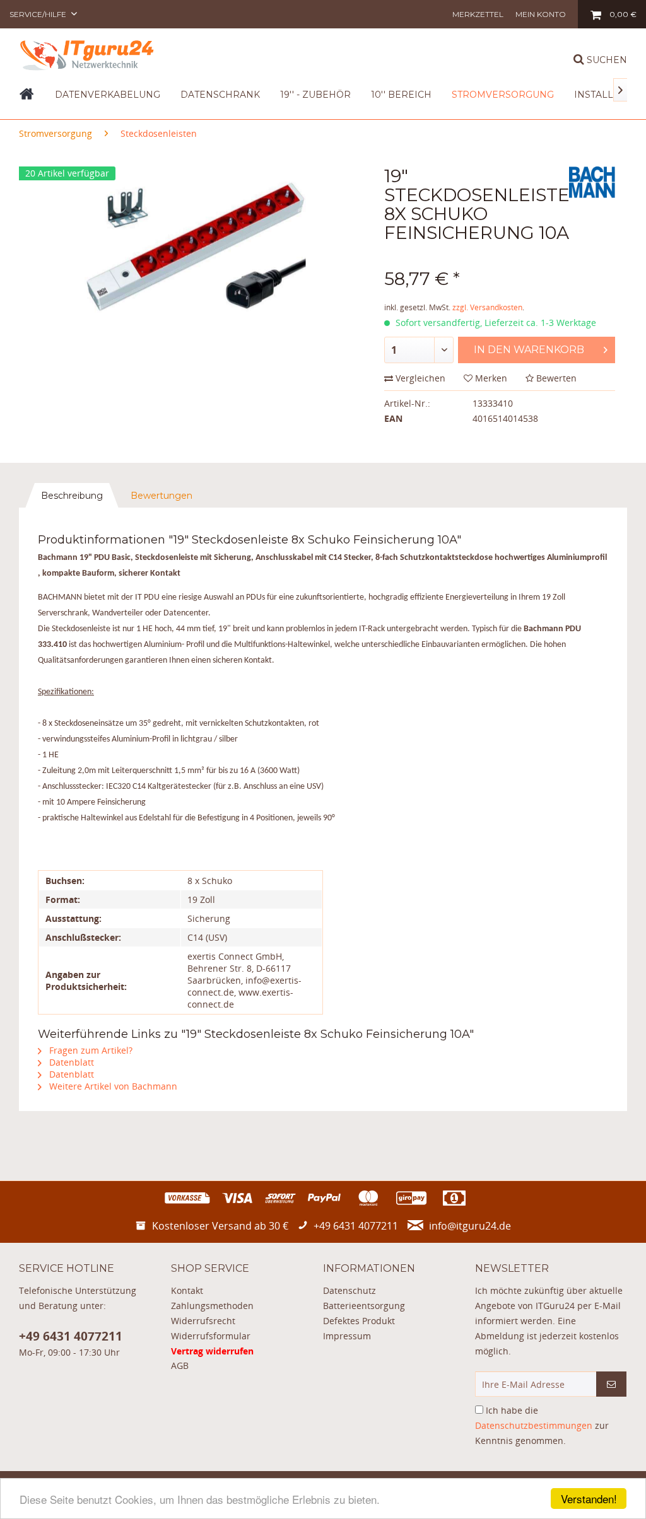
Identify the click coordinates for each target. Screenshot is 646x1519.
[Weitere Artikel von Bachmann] (592, 188)
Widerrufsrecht (203, 1321)
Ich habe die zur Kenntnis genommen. (542, 1425)
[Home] (27, 98)
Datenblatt (70, 1062)
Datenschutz (349, 1290)
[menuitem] (478, 14)
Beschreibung (72, 495)
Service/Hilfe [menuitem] (38, 14)
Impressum (347, 1336)
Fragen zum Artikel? (89, 1050)
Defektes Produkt (359, 1321)
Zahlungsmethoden (212, 1306)
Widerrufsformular (210, 1336)
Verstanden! (589, 1498)
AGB (180, 1365)
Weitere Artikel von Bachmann (112, 1086)
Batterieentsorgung (364, 1306)
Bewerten (555, 378)
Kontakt (187, 1290)
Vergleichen (419, 378)
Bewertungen (161, 495)
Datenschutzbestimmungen (533, 1425)
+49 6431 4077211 (70, 1336)
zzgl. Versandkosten (487, 307)
